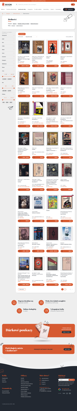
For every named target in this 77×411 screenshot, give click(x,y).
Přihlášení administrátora (26, 396)
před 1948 (4, 90)
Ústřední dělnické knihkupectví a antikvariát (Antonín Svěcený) (52, 121)
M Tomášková (24, 150)
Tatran (64, 216)
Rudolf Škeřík (51, 246)
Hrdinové (51, 245)
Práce (21, 153)
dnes (3, 102)
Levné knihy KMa (23, 185)
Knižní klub (22, 61)
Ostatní (52, 9)
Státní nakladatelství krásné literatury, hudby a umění (38, 185)
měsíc (11, 102)
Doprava (22, 380)
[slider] (2, 76)
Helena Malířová (27, 117)
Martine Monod (35, 242)
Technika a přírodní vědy (11, 9)
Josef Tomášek (25, 149)
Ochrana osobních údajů (26, 385)
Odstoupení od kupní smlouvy (27, 383)
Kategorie (8, 13)
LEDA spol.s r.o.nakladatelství (49, 61)
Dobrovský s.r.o (23, 121)
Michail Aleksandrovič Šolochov (23, 87)
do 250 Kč (9, 79)
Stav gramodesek (5, 391)
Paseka (64, 185)
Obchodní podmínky (25, 381)
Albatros (36, 61)
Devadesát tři (50, 90)
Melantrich (65, 61)
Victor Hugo (48, 87)
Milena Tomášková (63, 149)
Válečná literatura (16, 13)
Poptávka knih (5, 378)
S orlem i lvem (24, 214)
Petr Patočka (48, 180)
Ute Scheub (48, 272)
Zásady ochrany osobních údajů (63, 385)
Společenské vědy (22, 9)
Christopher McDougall (22, 272)
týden (7, 102)
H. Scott (39, 57)
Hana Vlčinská (48, 149)
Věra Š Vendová (22, 88)
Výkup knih (4, 381)
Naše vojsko (37, 121)
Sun (49, 216)
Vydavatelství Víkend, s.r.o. (39, 216)
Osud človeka (63, 214)
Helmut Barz (55, 180)
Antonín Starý (40, 87)
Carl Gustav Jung (49, 179)
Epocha (21, 216)
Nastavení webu (25, 389)
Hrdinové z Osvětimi (36, 212)
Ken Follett (20, 56)
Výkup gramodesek (6, 392)
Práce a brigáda (24, 391)
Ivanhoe (33, 60)
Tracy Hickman (54, 148)
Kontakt (22, 378)
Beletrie (2, 9)
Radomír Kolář (68, 148)
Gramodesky (58, 9)
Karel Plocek (56, 179)
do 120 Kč (4, 79)
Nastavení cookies (24, 387)
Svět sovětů (22, 246)
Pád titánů (24, 59)
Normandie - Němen (36, 244)
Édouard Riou (40, 56)
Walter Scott (34, 56)
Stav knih (4, 380)
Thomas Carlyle (49, 242)
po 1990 (9, 90)
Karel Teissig (40, 117)
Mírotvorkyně (52, 275)
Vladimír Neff (68, 117)
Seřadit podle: (20, 36)
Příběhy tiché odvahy (64, 180)
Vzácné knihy (45, 9)
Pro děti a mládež (37, 9)
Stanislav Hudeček (55, 87)
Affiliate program (24, 394)
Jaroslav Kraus (69, 87)
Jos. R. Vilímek (37, 91)
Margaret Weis (48, 148)
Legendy (51, 150)
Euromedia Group (38, 280)
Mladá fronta (22, 91)
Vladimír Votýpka (63, 179)
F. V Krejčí (49, 88)
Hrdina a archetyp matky (51, 182)
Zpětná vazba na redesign (26, 393)
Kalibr (42, 280)
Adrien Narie (36, 57)
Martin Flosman (20, 211)
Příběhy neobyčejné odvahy (66, 244)
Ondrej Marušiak (65, 212)
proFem (50, 279)
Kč (6, 74)
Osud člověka (20, 90)
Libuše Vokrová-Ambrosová (37, 58)
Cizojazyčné (30, 9)
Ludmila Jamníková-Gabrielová (66, 274)
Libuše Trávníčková (21, 57)
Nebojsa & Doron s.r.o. (67, 246)
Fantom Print (51, 153)
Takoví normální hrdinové (24, 276)
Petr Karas (62, 242)
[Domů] (2, 13)
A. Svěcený (51, 91)
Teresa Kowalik (34, 211)
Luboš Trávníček (26, 56)
